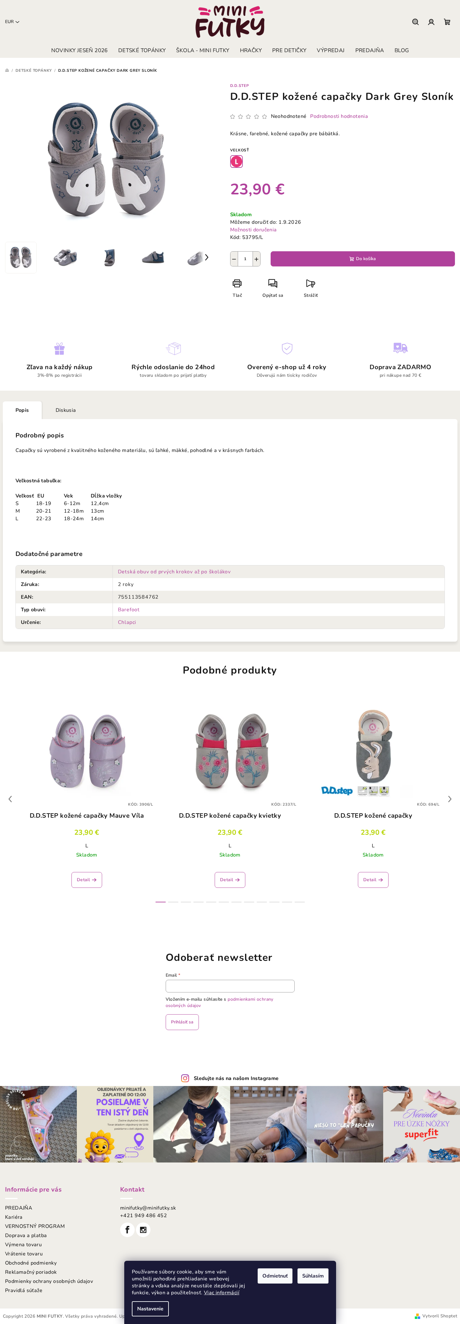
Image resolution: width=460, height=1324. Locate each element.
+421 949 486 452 (143, 1215)
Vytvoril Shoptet (439, 1316)
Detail (83, 880)
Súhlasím (313, 1275)
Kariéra (14, 1217)
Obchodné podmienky (31, 1263)
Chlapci (127, 622)
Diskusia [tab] (66, 410)
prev (10, 799)
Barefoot (129, 609)
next (450, 799)
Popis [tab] (22, 410)
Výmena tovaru (23, 1244)
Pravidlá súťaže (23, 1290)
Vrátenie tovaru (24, 1253)
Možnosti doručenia (253, 229)
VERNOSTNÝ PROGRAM (35, 1226)
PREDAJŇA (18, 1208)
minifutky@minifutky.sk (148, 1208)
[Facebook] (127, 1230)
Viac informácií (221, 1292)
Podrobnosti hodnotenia (339, 116)
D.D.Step (239, 85)
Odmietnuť (275, 1275)
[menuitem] (79, 50)
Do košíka (366, 259)
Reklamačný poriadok (31, 1272)
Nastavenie (150, 1308)
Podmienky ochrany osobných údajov (49, 1281)
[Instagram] (143, 1230)
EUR (9, 22)
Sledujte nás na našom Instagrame (236, 1078)
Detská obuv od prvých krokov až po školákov (174, 571)
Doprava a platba (26, 1235)
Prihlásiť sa (182, 1022)
